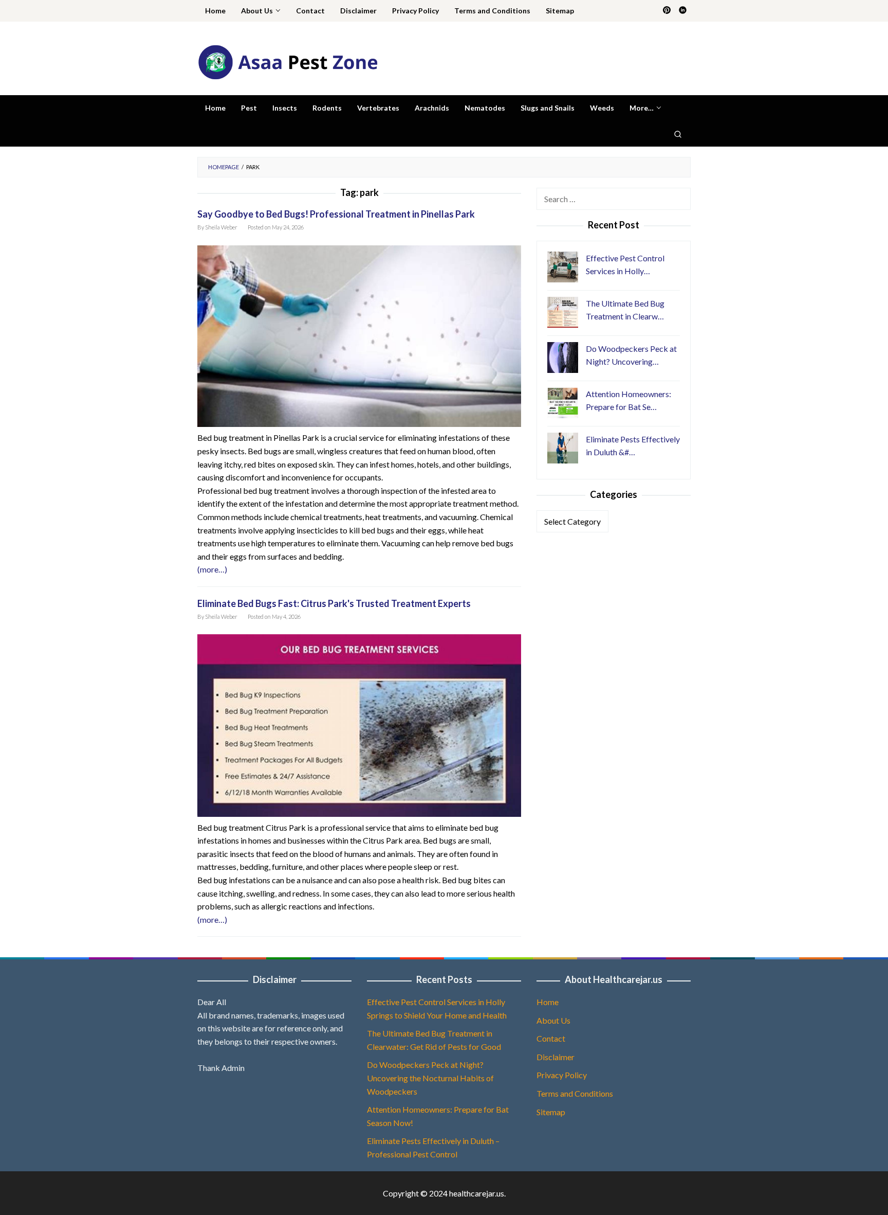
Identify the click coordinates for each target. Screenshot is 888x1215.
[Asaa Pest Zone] (287, 61)
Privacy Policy (561, 1075)
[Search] (678, 134)
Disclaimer (555, 1057)
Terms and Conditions (574, 1093)
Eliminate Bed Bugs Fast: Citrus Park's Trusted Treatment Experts (334, 603)
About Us (553, 1020)
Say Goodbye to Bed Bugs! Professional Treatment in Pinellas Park (336, 214)
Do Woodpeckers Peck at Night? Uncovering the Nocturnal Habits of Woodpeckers (430, 1078)
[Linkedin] (683, 11)
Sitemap (550, 1112)
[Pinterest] (667, 11)
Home (547, 1002)
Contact (550, 1038)
